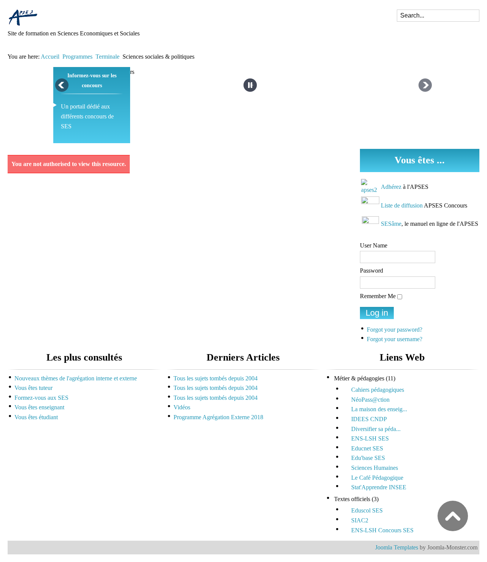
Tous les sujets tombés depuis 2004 (215, 378)
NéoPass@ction (370, 399)
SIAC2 (359, 520)
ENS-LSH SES (370, 438)
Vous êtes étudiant (36, 417)
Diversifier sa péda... (376, 429)
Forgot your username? (394, 339)
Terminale (107, 56)
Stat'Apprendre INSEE (378, 487)
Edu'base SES (368, 458)
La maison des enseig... (379, 409)
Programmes (77, 56)
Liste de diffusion (402, 205)
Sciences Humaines (374, 468)
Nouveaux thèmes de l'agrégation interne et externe (75, 378)
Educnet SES (367, 448)
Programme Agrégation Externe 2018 (218, 417)
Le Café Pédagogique (377, 477)
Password (371, 270)
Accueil (50, 56)
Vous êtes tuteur (33, 388)
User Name (373, 245)
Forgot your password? (394, 329)
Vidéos (181, 407)
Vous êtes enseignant (39, 407)
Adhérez (391, 187)
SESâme (391, 223)
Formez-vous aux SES (41, 397)
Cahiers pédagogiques (377, 389)
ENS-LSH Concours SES (382, 530)
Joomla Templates (396, 547)
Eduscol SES (367, 510)
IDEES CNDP (369, 419)
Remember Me (378, 296)
